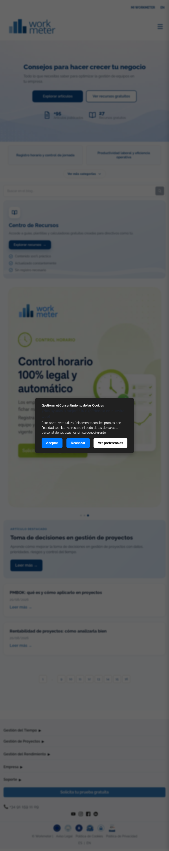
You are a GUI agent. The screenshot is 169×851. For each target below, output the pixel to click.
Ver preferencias (110, 443)
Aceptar (52, 443)
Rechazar (78, 443)
